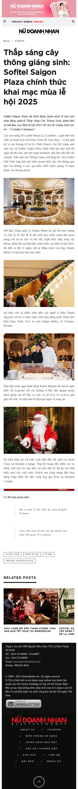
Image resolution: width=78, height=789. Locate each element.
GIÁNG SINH (13, 554)
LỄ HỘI (49, 554)
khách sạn (32, 554)
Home (7, 41)
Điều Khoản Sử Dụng (42, 736)
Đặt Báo (28, 761)
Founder (54, 730)
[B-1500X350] (39, 8)
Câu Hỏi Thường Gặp (42, 749)
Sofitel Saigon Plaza (19, 561)
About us (27, 730)
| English (38, 22)
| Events (27, 22)
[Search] (73, 20)
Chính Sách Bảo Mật (41, 742)
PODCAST (17, 22)
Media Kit (54, 761)
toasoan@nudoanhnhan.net (26, 661)
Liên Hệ (54, 755)
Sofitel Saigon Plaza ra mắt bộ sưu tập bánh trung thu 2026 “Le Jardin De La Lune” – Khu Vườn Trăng (30, 631)
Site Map (29, 755)
